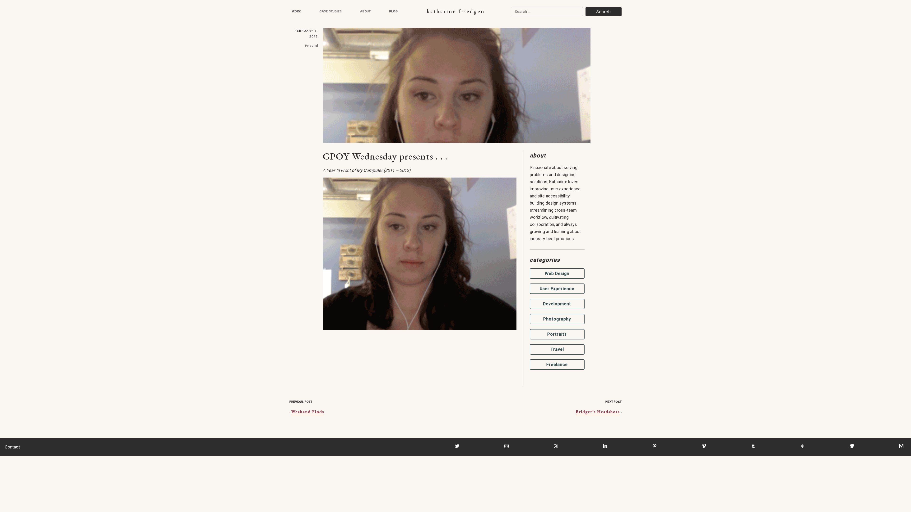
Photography (557, 318)
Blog (393, 11)
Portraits (557, 334)
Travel (557, 349)
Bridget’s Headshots (598, 411)
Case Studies (331, 11)
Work (296, 11)
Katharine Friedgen (456, 11)
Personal (311, 45)
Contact (12, 446)
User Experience (557, 288)
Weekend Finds (307, 411)
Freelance (557, 364)
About (365, 11)
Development (557, 303)
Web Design (557, 273)
